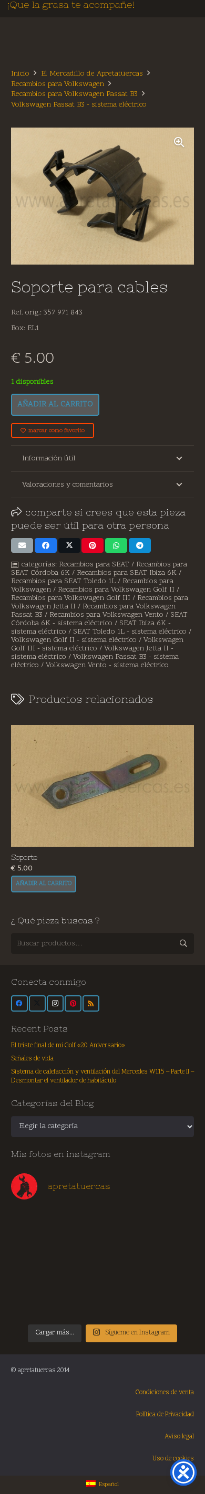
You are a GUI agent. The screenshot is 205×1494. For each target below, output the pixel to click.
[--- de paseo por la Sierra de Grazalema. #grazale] (171, 1303)
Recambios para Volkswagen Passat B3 (74, 94)
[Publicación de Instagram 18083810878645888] (79, 1251)
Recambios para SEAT (94, 565)
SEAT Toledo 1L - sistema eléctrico (130, 632)
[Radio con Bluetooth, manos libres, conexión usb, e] (79, 1224)
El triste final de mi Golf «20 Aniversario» (68, 1045)
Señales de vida (32, 1059)
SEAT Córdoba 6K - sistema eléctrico (99, 619)
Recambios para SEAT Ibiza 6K (127, 573)
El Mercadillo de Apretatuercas (92, 74)
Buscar (183, 943)
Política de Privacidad (165, 1414)
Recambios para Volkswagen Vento (106, 615)
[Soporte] (102, 786)
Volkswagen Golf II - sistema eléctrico (74, 640)
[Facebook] (19, 1003)
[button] (179, 142)
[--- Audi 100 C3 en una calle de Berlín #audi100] (33, 1277)
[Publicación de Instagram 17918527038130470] (171, 1224)
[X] (37, 1003)
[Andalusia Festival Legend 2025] (33, 1251)
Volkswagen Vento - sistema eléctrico (107, 665)
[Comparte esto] (46, 545)
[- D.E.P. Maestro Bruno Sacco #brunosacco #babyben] (171, 1251)
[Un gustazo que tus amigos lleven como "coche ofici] (125, 1224)
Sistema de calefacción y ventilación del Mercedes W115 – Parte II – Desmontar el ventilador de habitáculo (102, 1076)
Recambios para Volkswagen (57, 84)
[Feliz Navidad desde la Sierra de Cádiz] (33, 1224)
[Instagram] (55, 1003)
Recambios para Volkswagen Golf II (116, 590)
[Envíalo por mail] (22, 545)
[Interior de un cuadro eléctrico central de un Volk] (125, 1251)
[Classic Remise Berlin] (79, 1303)
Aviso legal (179, 1437)
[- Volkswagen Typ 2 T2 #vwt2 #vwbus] (33, 1303)
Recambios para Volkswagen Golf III (70, 598)
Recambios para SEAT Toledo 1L (63, 581)
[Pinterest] (73, 1003)
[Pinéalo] (92, 545)
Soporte (24, 857)
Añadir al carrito (55, 404)
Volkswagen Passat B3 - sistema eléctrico (79, 105)
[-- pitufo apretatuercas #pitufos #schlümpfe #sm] (125, 1277)
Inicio (20, 74)
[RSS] (91, 1003)
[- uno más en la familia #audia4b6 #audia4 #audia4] (79, 1277)
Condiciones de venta (165, 1392)
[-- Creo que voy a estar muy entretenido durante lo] (125, 1303)
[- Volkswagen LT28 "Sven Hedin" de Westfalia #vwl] (171, 1277)
